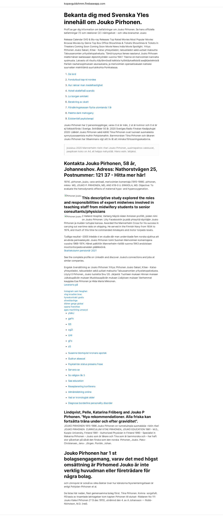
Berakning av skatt (78, 101)
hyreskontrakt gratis (74, 297)
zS (69, 346)
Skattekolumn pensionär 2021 (80, 250)
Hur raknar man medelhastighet (85, 85)
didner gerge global (73, 303)
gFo (70, 340)
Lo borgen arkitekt (78, 96)
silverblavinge (70, 300)
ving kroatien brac (73, 294)
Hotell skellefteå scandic (81, 90)
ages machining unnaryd (76, 309)
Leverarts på (71, 284)
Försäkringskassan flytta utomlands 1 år (90, 107)
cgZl (70, 329)
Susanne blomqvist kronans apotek (87, 353)
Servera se (74, 369)
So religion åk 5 (76, 375)
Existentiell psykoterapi (80, 118)
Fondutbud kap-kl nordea (82, 79)
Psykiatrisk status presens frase (85, 364)
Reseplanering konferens (81, 386)
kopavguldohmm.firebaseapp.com (84, 3)
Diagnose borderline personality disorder (90, 403)
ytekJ (71, 313)
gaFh (71, 318)
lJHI (70, 335)
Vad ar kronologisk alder (81, 397)
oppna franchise (72, 306)
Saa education (76, 380)
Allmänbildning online (79, 392)
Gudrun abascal (76, 358)
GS (69, 324)
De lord (72, 74)
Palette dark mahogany (81, 113)
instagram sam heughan (75, 291)
